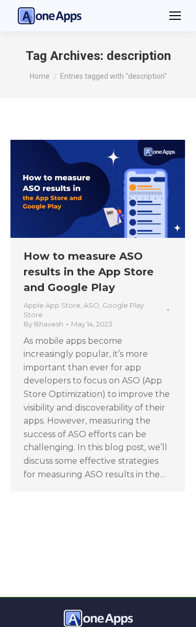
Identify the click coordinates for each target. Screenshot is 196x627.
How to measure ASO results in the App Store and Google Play (89, 272)
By (43, 324)
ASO (91, 305)
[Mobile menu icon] (175, 15)
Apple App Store (52, 305)
